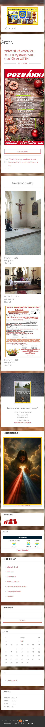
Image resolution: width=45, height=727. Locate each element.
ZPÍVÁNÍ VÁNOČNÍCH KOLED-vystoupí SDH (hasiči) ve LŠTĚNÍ (19, 55)
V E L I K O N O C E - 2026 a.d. (22, 506)
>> (39, 637)
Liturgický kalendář (14, 591)
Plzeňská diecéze (13, 582)
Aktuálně (10, 596)
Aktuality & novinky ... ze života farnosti (22, 159)
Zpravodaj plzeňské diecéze (16, 586)
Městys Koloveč (12, 567)
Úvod (5, 27)
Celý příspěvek (23, 151)
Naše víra (10, 572)
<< (6, 637)
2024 (22, 641)
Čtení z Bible (11, 577)
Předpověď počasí (22, 550)
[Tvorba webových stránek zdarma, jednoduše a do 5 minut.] (20, 721)
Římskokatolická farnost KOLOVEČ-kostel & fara (23, 163)
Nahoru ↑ (32, 723)
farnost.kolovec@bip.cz (22, 423)
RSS (26, 720)
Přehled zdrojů (12, 680)
